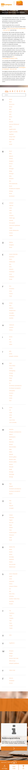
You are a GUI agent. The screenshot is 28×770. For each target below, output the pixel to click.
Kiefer (10, 380)
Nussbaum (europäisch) (14, 491)
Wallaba (11, 653)
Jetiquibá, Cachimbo (13, 356)
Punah (10, 540)
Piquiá (10, 525)
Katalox (11, 368)
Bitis (10, 181)
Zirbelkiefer (11, 680)
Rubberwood (12, 567)
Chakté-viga (12, 218)
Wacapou (11, 651)
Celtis (10, 213)
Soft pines (11, 596)
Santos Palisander (13, 573)
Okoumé (11, 505)
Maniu (10, 439)
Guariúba (11, 318)
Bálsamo (11, 156)
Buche (10, 193)
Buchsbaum (11, 196)
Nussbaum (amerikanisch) (15, 488)
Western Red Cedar (13, 658)
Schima (10, 583)
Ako (10, 119)
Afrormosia (11, 104)
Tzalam (11, 628)
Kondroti (11, 393)
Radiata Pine (12, 547)
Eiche (10, 266)
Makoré (11, 434)
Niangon (11, 486)
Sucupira (11, 603)
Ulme (10, 635)
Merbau (11, 464)
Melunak (11, 454)
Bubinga (11, 191)
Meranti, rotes (12, 459)
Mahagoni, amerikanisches (15, 432)
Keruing (11, 375)
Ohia (10, 500)
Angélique (11, 134)
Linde (10, 417)
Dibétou (11, 242)
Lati (10, 410)
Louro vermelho (13, 422)
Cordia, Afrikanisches (14, 230)
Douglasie (11, 244)
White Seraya (12, 660)
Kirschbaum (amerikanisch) (15, 385)
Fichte (10, 291)
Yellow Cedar (12, 670)
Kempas (11, 373)
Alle (6, 91)
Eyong (10, 279)
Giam (10, 305)
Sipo (10, 591)
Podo (10, 530)
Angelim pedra (12, 129)
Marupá (11, 444)
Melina (10, 452)
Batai (10, 166)
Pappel (10, 520)
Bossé (10, 186)
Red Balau (11, 557)
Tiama (10, 623)
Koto (10, 400)
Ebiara (10, 259)
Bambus (11, 158)
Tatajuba (11, 618)
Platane (11, 527)
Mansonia (11, 442)
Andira (10, 126)
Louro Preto (12, 420)
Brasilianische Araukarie (14, 188)
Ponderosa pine (13, 532)
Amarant (11, 121)
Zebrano (11, 678)
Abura (10, 101)
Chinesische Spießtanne (14, 225)
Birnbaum (11, 178)
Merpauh (11, 466)
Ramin (10, 549)
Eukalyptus (11, 276)
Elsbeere (11, 269)
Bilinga (10, 171)
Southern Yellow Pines (14, 598)
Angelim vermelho (13, 131)
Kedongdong (12, 370)
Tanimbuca (11, 613)
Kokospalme (12, 390)
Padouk (11, 515)
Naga (10, 483)
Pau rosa (11, 522)
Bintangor (11, 173)
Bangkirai (11, 161)
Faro (10, 286)
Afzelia (10, 106)
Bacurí (10, 151)
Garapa (11, 303)
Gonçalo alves (12, 310)
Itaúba (10, 344)
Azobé (10, 144)
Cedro (10, 208)
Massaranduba (12, 446)
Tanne (10, 615)
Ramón (10, 552)
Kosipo (10, 395)
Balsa (10, 153)
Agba (10, 109)
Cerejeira (11, 215)
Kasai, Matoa (12, 365)
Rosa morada (12, 564)
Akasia (10, 116)
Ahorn (10, 111)
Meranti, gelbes (12, 456)
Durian (10, 247)
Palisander (11, 517)
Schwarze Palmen (13, 586)
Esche (10, 274)
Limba (10, 415)
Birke (10, 176)
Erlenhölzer (11, 271)
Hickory (11, 330)
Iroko (10, 341)
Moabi (10, 469)
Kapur (10, 363)
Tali (10, 610)
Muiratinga (11, 474)
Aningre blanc (12, 136)
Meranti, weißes (13, 461)
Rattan (10, 554)
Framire (11, 293)
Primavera (11, 535)
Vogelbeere (12, 643)
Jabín (10, 351)
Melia (10, 449)
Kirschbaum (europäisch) (15, 388)
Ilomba (10, 336)
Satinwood (11, 581)
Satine (10, 578)
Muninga (11, 476)
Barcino (11, 163)
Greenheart (12, 315)
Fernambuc (11, 288)
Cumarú (11, 233)
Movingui (11, 471)
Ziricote (11, 683)
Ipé (10, 339)
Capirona (11, 205)
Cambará (11, 203)
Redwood (11, 559)
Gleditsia (11, 308)
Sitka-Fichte (11, 593)
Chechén (11, 220)
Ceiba (10, 210)
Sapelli (10, 576)
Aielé (10, 114)
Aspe (10, 141)
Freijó (10, 296)
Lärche (10, 407)
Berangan (11, 168)
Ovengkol (11, 508)
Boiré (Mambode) (13, 183)
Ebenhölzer (11, 256)
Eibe (10, 264)
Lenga (10, 412)
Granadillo (11, 313)
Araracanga (11, 139)
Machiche (11, 429)
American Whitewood (14, 124)
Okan (10, 503)
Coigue (10, 228)
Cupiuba (11, 235)
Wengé (10, 655)
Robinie (11, 562)
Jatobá (10, 353)
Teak (10, 620)
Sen (10, 588)
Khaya (10, 378)
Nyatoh (11, 493)
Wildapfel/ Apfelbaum (14, 663)
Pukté (10, 537)
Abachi (10, 99)
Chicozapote (12, 223)
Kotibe (10, 398)
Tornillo (11, 625)
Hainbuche (11, 325)
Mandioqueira (12, 437)
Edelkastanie (12, 261)
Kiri (10, 383)
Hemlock (11, 327)
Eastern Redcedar (13, 254)
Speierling (11, 601)
